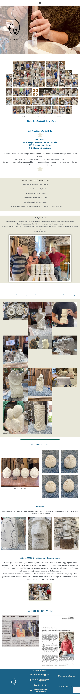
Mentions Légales (66, 676)
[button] (40, 3)
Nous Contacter (66, 687)
